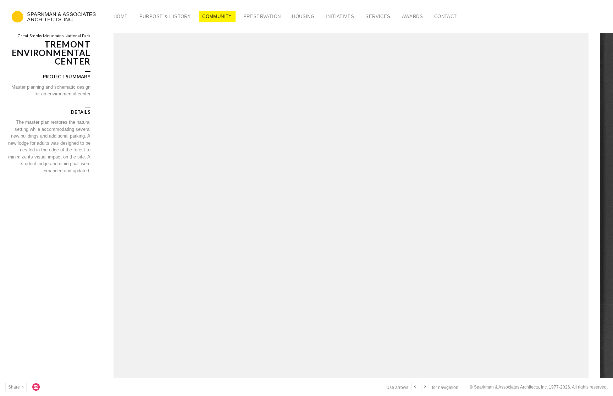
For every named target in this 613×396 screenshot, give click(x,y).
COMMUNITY (217, 16)
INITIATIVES (340, 16)
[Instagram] (36, 387)
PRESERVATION (262, 16)
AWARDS (412, 16)
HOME (121, 16)
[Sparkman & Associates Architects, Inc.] (54, 16)
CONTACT (445, 16)
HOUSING (303, 16)
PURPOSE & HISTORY (165, 16)
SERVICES (377, 16)
